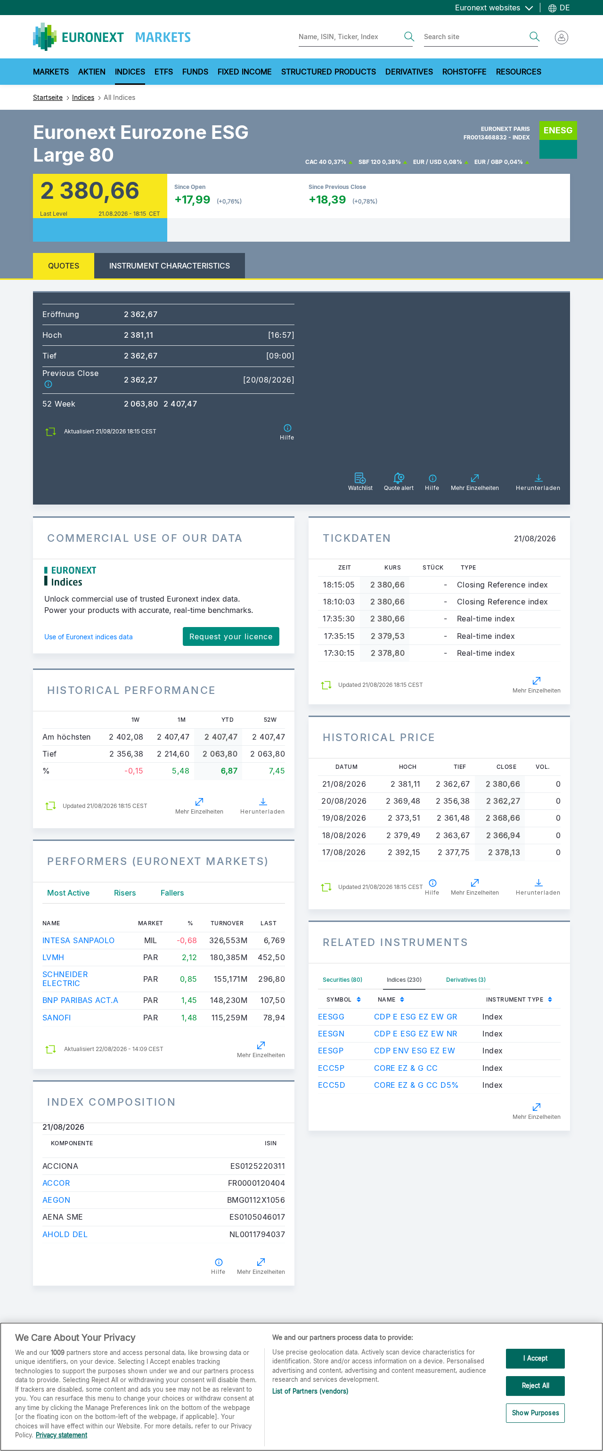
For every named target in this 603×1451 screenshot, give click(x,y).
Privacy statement (61, 1435)
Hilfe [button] (218, 1271)
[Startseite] (111, 37)
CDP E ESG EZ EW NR (415, 1033)
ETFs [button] (164, 71)
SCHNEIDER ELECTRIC (65, 979)
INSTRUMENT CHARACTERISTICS (169, 265)
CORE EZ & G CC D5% (416, 1085)
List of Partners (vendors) (310, 1391)
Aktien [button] (92, 71)
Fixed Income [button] (245, 71)
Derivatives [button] (409, 71)
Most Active (68, 892)
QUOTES (63, 265)
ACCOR (56, 1183)
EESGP (330, 1050)
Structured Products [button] (328, 71)
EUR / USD (427, 161)
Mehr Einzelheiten (199, 811)
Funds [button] (195, 71)
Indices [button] (130, 71)
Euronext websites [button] (488, 7)
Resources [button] (518, 71)
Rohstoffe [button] (464, 71)
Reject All (535, 1385)
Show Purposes (535, 1413)
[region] (301, 1386)
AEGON (56, 1200)
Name (387, 999)
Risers (125, 892)
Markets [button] (51, 71)
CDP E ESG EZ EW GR (415, 1016)
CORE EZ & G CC (406, 1068)
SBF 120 (370, 161)
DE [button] (563, 7)
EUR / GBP (488, 161)
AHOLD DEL (65, 1234)
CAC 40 (315, 161)
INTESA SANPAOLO (78, 940)
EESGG (331, 1016)
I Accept (535, 1358)
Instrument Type (514, 999)
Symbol (339, 999)
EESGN (331, 1033)
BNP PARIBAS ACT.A (80, 1000)
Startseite (48, 97)
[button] (48, 384)
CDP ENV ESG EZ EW (414, 1050)
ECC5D (331, 1085)
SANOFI (56, 1017)
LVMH (53, 957)
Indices (83, 97)
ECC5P (331, 1068)
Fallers (172, 892)
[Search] (409, 36)
